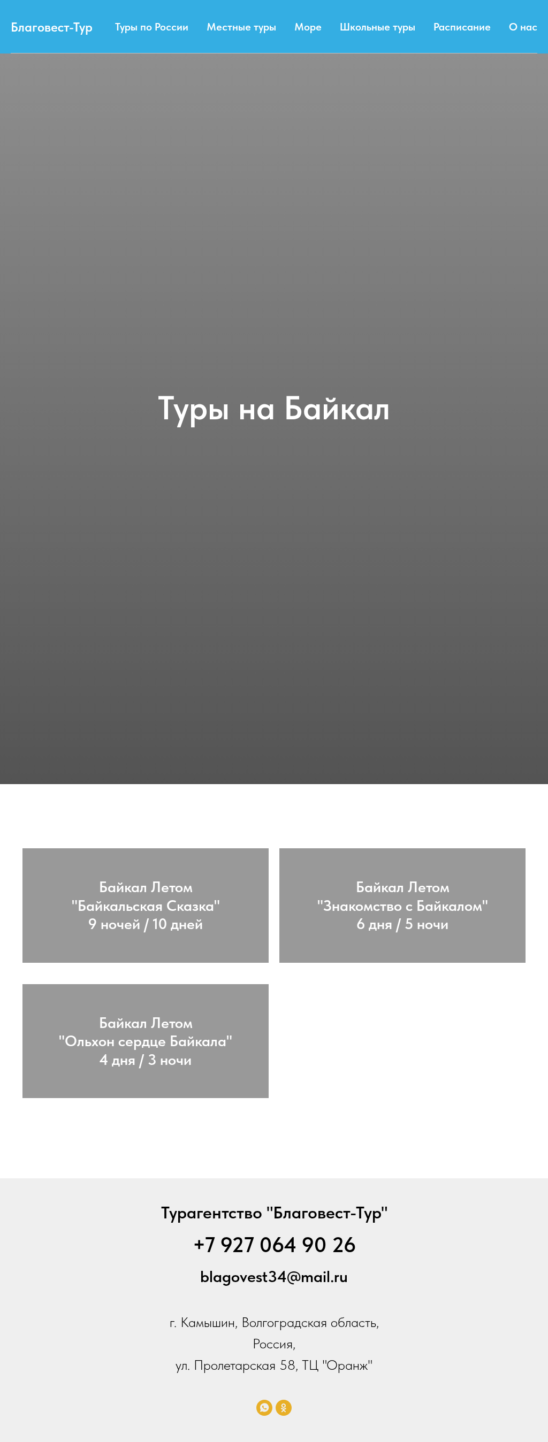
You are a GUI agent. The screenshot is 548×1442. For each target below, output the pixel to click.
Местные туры (241, 26)
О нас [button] (523, 26)
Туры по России (151, 26)
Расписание (462, 26)
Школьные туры (377, 26)
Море (308, 26)
